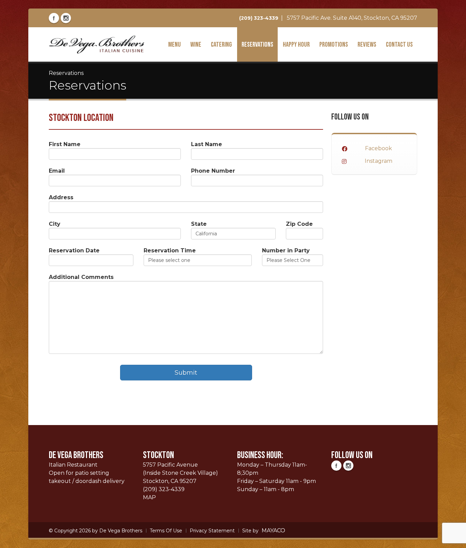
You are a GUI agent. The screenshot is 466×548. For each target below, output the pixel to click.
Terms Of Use (166, 531)
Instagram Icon (66, 18)
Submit (186, 372)
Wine (195, 45)
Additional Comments (81, 277)
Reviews (367, 45)
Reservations (257, 45)
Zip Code (299, 224)
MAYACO (273, 530)
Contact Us (399, 45)
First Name (65, 144)
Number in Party (286, 250)
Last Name (206, 144)
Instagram (378, 161)
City (54, 224)
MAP (149, 497)
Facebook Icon (54, 18)
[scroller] (454, 540)
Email (57, 171)
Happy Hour (296, 45)
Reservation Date (74, 250)
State (199, 224)
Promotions (333, 45)
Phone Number (213, 171)
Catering (221, 45)
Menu (174, 45)
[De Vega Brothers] (96, 44)
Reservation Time (170, 250)
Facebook (378, 148)
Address (61, 197)
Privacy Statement (212, 531)
